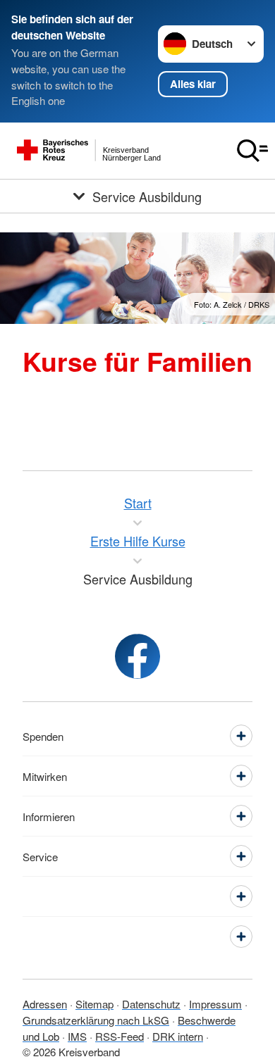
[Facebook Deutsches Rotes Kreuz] (137, 656)
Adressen (45, 1003)
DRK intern (177, 1036)
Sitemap (94, 1003)
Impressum (215, 1003)
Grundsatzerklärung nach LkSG (96, 1020)
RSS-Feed (119, 1036)
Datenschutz (151, 1003)
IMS (77, 1036)
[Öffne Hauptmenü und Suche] (252, 151)
